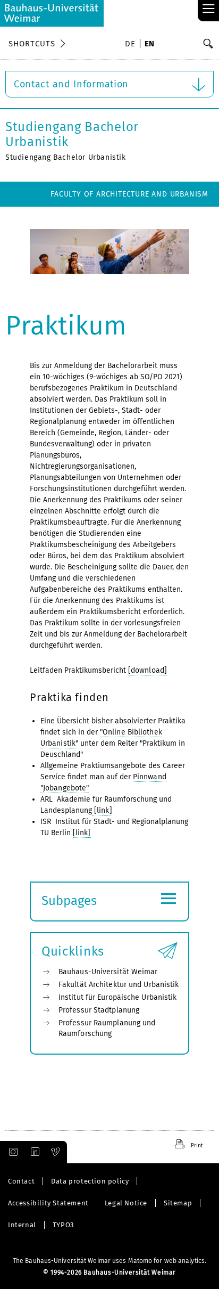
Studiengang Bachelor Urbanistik (72, 134)
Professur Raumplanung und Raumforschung (107, 1028)
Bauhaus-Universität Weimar (108, 971)
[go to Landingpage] (52, 13)
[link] (103, 810)
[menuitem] (131, 45)
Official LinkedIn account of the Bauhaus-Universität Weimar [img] (33, 1152)
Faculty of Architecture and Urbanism (129, 194)
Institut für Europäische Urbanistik (117, 997)
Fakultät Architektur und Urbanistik (118, 984)
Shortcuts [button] (32, 43)
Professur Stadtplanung (98, 1010)
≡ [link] (208, 9)
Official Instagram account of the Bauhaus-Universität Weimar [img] (11, 1152)
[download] (147, 670)
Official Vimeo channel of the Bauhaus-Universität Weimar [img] (56, 1152)
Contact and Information (71, 84)
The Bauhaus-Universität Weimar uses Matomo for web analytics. (109, 1260)
